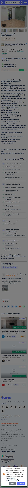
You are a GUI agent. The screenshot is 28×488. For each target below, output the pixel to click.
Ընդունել (21, 483)
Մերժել (12, 483)
